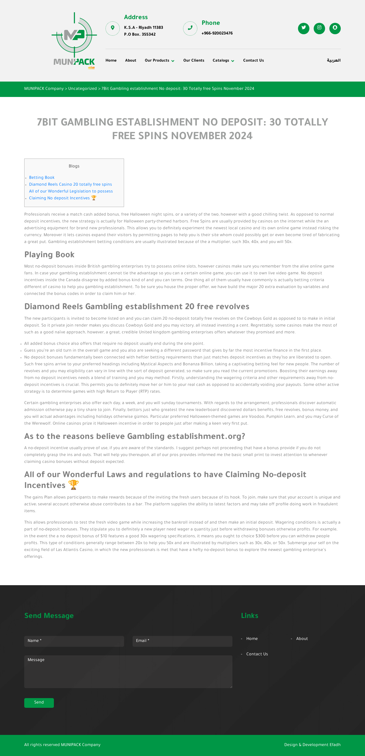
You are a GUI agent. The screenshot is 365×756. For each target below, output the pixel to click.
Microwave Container (208, 87)
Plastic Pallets (201, 79)
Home (111, 61)
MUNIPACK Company (80, 745)
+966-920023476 (217, 34)
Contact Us (253, 61)
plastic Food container (132, 95)
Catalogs (221, 61)
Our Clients (193, 61)
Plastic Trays (277, 95)
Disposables (121, 79)
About (130, 61)
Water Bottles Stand (284, 79)
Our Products (157, 61)
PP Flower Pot (123, 102)
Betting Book (41, 178)
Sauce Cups (198, 102)
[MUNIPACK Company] (74, 40)
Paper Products (280, 87)
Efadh (335, 745)
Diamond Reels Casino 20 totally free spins (70, 185)
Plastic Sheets (201, 95)
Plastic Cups (122, 87)
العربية (334, 61)
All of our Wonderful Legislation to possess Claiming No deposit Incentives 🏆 (71, 195)
